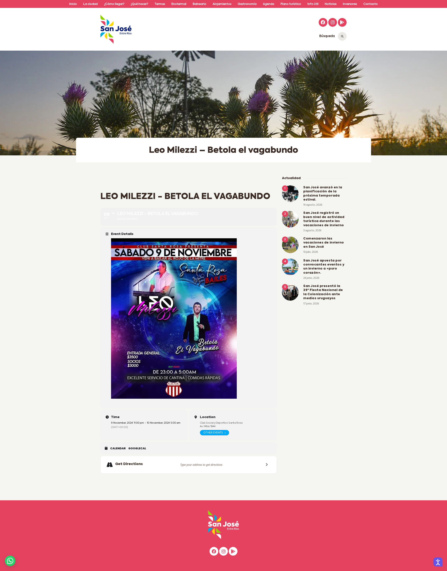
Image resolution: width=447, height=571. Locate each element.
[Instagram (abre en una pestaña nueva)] (332, 22)
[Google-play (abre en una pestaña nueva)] (342, 22)
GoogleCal (137, 448)
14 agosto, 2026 (312, 205)
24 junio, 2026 (311, 278)
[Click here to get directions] (265, 464)
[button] (10, 561)
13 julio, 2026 (310, 252)
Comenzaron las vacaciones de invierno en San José (323, 242)
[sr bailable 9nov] (191, 318)
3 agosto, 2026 (312, 230)
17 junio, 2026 (311, 304)
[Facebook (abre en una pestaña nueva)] (323, 22)
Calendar (118, 448)
